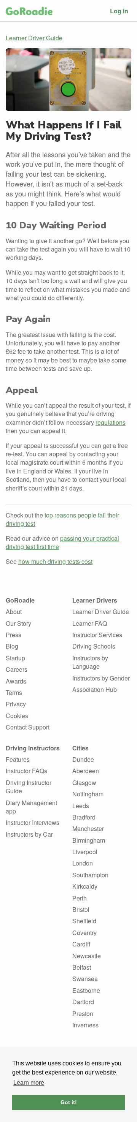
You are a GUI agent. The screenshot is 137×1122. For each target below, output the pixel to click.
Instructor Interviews (32, 822)
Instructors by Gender (101, 678)
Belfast (81, 967)
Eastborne (86, 990)
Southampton (90, 874)
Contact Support (27, 727)
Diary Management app (31, 806)
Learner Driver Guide (34, 37)
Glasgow (84, 782)
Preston (82, 1013)
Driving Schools (93, 646)
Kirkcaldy (84, 886)
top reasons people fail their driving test (62, 519)
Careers (16, 669)
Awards (16, 681)
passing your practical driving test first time (62, 542)
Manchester (88, 828)
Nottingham (88, 794)
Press (13, 634)
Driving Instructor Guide (28, 786)
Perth (79, 898)
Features (18, 759)
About (14, 611)
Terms (14, 692)
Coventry (84, 932)
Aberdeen (85, 770)
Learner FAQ (89, 623)
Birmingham (88, 840)
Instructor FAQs (26, 770)
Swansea (85, 978)
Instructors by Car (29, 834)
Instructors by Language (90, 662)
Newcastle (86, 955)
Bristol (80, 909)
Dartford (83, 1001)
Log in (119, 10)
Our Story (18, 623)
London (82, 863)
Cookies (17, 715)
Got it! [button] (69, 1102)
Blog (12, 646)
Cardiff (81, 944)
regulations (111, 422)
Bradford (84, 817)
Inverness (85, 1025)
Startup (15, 658)
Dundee (83, 759)
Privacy (16, 703)
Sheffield (84, 920)
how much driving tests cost (55, 561)
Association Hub (94, 689)
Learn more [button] (28, 1082)
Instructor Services (97, 634)
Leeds (80, 805)
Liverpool (84, 851)
